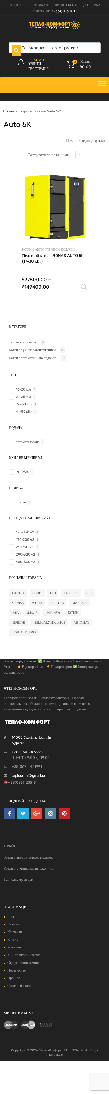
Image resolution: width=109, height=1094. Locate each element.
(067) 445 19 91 (65, 11)
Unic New (53, 613)
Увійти (34, 64)
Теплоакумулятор (49, 622)
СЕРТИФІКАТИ (38, 5)
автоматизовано (28, 442)
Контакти (14, 932)
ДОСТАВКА (92, 5)
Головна (8, 111)
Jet (89, 593)
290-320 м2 (25, 554)
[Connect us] (9, 813)
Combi (37, 593)
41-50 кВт (24, 412)
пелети (21, 502)
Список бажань (19, 985)
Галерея (13, 924)
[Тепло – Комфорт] (54, 28)
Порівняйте (16, 970)
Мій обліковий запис (23, 955)
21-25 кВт (23, 397)
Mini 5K (37, 603)
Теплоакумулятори (23, 342)
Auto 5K (18, 593)
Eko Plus (71, 593)
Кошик (12, 939)
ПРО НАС (15, 5)
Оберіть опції (84, 287)
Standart (80, 603)
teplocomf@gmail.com (30, 775)
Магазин (14, 947)
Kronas (18, 603)
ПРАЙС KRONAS (66, 5)
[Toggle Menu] (102, 85)
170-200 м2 (25, 540)
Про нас (13, 978)
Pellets (57, 603)
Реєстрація (38, 69)
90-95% (22, 472)
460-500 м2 (25, 562)
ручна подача (24, 632)
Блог (11, 916)
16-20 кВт (23, 389)
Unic (15, 613)
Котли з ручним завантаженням (32, 350)
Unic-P (32, 613)
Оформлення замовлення (27, 962)
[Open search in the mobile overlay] (54, 48)
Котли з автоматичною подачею (48, 249)
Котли (73, 613)
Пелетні (18, 622)
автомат (81, 622)
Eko (53, 593)
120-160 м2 (25, 532)
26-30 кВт (24, 404)
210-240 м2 (25, 547)
